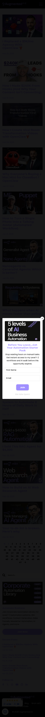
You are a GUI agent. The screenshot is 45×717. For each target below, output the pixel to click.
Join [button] (22, 387)
